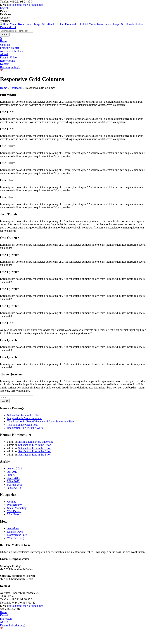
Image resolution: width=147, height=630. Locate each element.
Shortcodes (16, 87)
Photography (14, 504)
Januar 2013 (14, 487)
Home (3, 87)
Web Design (14, 511)
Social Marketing (17, 508)
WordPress (13, 514)
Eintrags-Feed (15, 531)
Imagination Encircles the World (25, 427)
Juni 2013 (12, 474)
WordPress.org (15, 538)
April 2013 (13, 478)
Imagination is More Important (24, 418)
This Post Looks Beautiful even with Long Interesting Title (40, 421)
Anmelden (13, 528)
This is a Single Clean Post (22, 424)
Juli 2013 (12, 471)
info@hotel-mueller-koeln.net (26, 4)
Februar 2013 (14, 484)
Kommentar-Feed (17, 534)
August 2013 (14, 468)
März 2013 (13, 481)
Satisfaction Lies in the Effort (23, 415)
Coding (11, 501)
